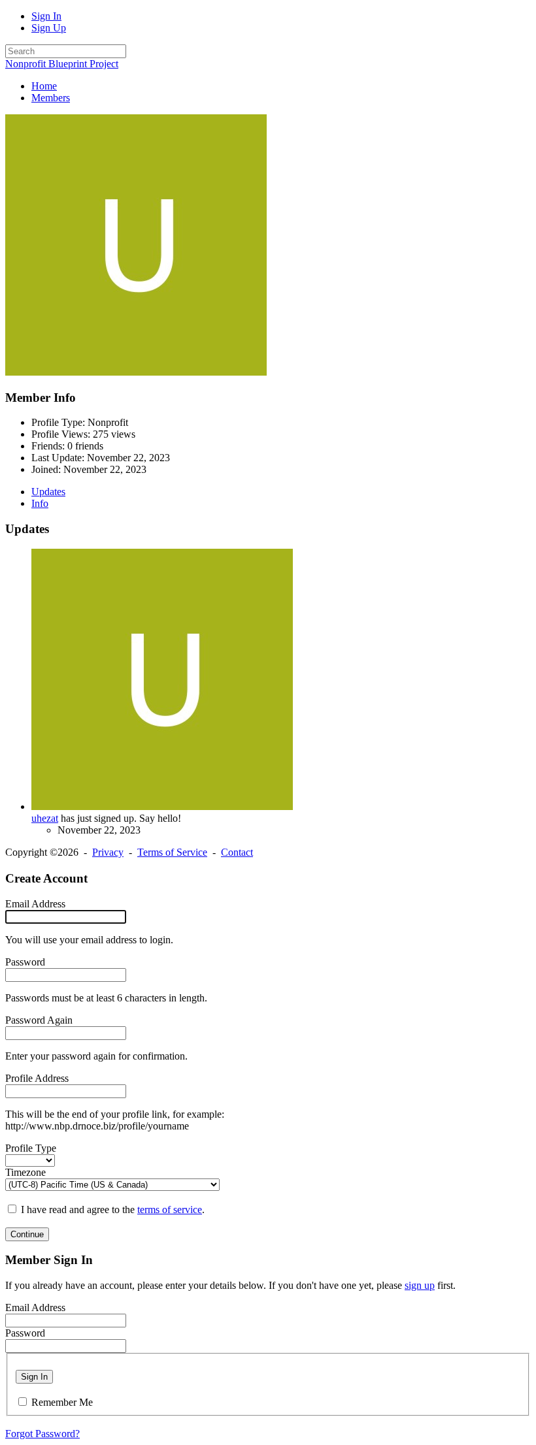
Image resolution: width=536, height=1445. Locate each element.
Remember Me (62, 1402)
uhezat (44, 818)
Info (39, 503)
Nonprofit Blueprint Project (61, 63)
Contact (237, 852)
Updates (48, 491)
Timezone (25, 1172)
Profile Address (37, 1078)
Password (25, 961)
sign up (420, 1285)
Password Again (39, 1020)
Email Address (35, 903)
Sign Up (48, 27)
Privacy (108, 852)
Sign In (46, 16)
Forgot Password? (42, 1433)
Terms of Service (172, 852)
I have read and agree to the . (113, 1209)
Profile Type (30, 1148)
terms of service (169, 1209)
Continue (27, 1234)
